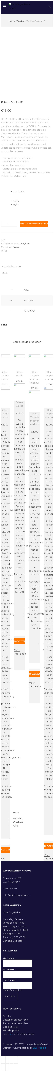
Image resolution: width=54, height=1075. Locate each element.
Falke (4, 250)
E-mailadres (9, 980)
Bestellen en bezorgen (15, 1020)
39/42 (32, 311)
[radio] (33, 191)
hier (11, 1034)
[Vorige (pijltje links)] (3, 1067)
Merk (5, 273)
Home (12, 21)
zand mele (28, 300)
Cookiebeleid (10, 1027)
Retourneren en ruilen (15, 1023)
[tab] (27, 266)
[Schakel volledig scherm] (11, 1060)
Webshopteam (11, 1030)
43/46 (26, 311)
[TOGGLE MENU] (4, 5)
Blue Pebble (39, 1048)
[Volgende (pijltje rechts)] (7, 1067)
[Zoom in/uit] (16, 1060)
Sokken (21, 21)
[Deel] (7, 1060)
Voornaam (8, 958)
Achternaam (9, 969)
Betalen (7, 1016)
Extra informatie (11, 266)
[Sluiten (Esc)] (3, 1060)
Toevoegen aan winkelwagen (34, 224)
